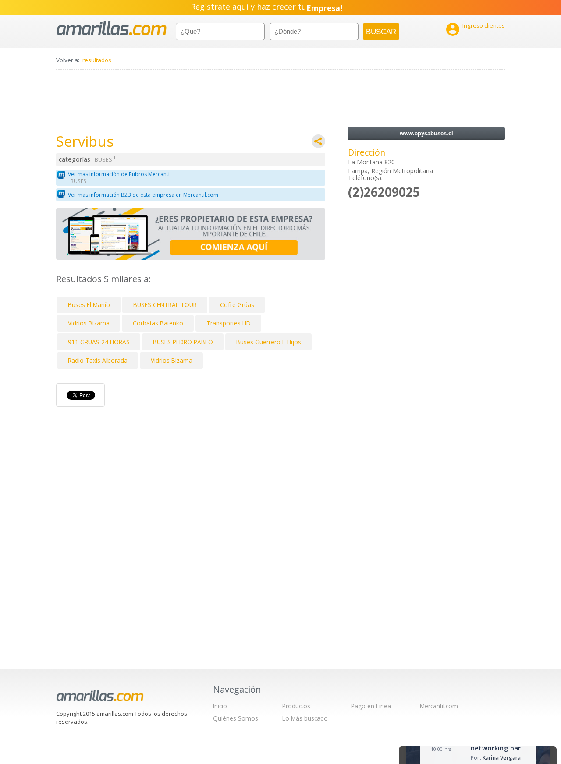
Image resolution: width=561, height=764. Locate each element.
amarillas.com (111, 28)
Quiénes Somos (235, 718)
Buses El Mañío (89, 305)
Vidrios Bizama (89, 323)
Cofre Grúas (237, 305)
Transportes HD (228, 323)
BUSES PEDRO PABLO (183, 342)
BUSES (103, 159)
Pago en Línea (371, 706)
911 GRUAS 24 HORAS (99, 342)
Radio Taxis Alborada (98, 360)
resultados (96, 60)
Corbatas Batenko (158, 323)
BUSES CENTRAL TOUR (165, 305)
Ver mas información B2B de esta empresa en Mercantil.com (143, 194)
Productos (296, 706)
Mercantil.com (439, 706)
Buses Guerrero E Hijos (268, 342)
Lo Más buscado (305, 718)
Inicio (220, 706)
